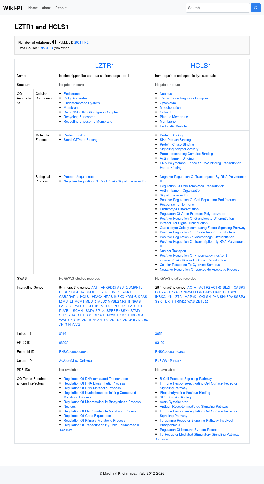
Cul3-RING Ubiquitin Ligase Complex (91, 112)
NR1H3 (125, 301)
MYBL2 (113, 301)
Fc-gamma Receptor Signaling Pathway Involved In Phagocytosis (198, 422)
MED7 (102, 301)
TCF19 (97, 315)
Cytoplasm (168, 102)
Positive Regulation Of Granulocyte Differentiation (197, 218)
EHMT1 (114, 291)
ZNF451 (116, 319)
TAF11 (76, 315)
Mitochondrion (170, 107)
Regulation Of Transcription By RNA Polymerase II (101, 424)
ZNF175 (103, 319)
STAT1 (135, 310)
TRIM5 (121, 315)
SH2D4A (212, 296)
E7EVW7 (162, 360)
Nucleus (166, 93)
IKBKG (119, 296)
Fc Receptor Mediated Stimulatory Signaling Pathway (200, 434)
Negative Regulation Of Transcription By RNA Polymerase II (203, 178)
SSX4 (125, 310)
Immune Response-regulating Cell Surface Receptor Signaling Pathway (198, 413)
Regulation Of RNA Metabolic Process (92, 387)
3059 (158, 333)
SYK (158, 301)
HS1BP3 (229, 291)
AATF (95, 287)
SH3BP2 (226, 296)
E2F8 (103, 291)
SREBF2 (113, 310)
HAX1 (217, 291)
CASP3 (239, 287)
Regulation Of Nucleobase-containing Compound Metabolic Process (100, 394)
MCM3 (79, 301)
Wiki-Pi (12, 7)
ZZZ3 (76, 324)
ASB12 (122, 287)
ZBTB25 (202, 301)
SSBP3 (239, 296)
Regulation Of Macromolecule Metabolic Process (100, 410)
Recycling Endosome (79, 116)
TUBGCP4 (135, 315)
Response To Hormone (177, 204)
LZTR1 (105, 65)
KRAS (142, 296)
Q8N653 (86, 360)
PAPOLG (65, 305)
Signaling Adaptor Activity (179, 148)
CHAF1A (78, 291)
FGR (198, 291)
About (46, 7)
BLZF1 (228, 287)
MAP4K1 (191, 296)
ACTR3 (216, 287)
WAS (191, 301)
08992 (63, 342)
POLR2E (120, 305)
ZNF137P (89, 319)
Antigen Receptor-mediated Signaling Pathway (194, 406)
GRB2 (207, 291)
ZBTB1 (75, 319)
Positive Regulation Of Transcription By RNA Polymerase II (202, 243)
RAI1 (131, 305)
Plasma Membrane (174, 116)
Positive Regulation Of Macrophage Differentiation (197, 236)
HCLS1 (201, 65)
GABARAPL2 (69, 296)
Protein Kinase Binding (177, 144)
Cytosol (165, 112)
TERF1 (168, 301)
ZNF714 (65, 324)
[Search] (256, 7)
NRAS (136, 301)
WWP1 (64, 319)
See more (66, 430)
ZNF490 (129, 319)
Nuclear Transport (173, 250)
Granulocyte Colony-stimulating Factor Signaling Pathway (203, 227)
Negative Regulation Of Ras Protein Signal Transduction (105, 181)
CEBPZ (64, 291)
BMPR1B (136, 287)
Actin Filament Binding (177, 158)
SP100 (100, 310)
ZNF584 (142, 319)
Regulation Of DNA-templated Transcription (192, 185)
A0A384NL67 (69, 360)
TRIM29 (180, 301)
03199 (159, 342)
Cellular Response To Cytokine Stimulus (190, 264)
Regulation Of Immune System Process (189, 429)
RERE (141, 305)
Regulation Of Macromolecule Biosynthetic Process (102, 401)
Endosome (72, 93)
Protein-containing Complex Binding (186, 153)
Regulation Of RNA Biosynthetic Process (94, 383)
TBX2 (86, 315)
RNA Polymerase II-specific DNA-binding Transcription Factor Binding (200, 165)
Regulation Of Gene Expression (87, 415)
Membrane (71, 107)
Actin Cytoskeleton (174, 401)
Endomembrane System (82, 102)
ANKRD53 (108, 287)
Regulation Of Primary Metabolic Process (95, 420)
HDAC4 (97, 296)
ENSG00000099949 (73, 351)
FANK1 (126, 291)
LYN (169, 296)
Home (33, 7)
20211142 (81, 42)
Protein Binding (75, 134)
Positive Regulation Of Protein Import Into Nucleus (197, 232)
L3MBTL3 (66, 301)
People (61, 7)
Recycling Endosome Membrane (88, 121)
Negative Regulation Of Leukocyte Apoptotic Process (200, 269)
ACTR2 (204, 287)
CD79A (160, 291)
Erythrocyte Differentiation (179, 208)
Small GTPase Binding (80, 139)
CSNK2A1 (186, 291)
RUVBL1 (65, 310)
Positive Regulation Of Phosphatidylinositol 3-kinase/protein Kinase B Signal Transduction (194, 257)
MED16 (90, 301)
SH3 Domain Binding (175, 139)
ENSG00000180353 (170, 351)
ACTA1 (192, 287)
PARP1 (78, 305)
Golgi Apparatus (76, 98)
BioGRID (46, 47)
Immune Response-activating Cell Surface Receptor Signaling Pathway (198, 385)
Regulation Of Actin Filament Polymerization (193, 213)
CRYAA (172, 291)
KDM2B (131, 296)
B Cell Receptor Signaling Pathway (186, 378)
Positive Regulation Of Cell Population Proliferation (198, 199)
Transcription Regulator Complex (184, 98)
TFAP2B (109, 315)
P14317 (175, 360)
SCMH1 (79, 310)
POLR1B (91, 305)
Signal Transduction (174, 195)
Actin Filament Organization (180, 190)
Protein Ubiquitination (79, 176)
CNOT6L (92, 291)
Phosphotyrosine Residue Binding (185, 392)
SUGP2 (64, 315)
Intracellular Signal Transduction (184, 222)
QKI (202, 296)
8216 (62, 333)
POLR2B (106, 305)
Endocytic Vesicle (173, 125)
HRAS (108, 296)
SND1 (90, 310)
